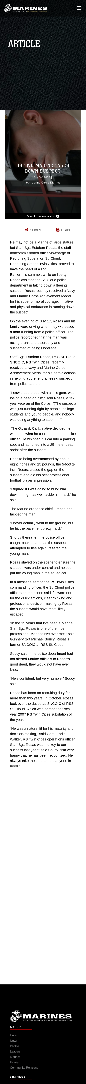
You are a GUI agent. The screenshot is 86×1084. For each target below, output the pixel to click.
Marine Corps (43, 1015)
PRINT (66, 230)
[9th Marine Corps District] (25, 8)
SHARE (36, 230)
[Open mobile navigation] (78, 8)
